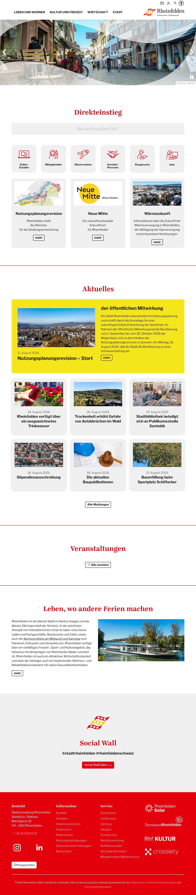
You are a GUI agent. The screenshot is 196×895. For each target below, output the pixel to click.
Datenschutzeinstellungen (73, 846)
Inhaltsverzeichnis (68, 824)
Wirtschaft (97, 12)
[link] (24, 159)
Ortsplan (62, 818)
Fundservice (108, 835)
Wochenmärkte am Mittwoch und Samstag (51, 639)
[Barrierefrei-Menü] (181, 3)
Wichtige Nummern (113, 851)
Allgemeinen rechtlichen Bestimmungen (153, 882)
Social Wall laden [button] (96, 765)
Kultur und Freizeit (66, 12)
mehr (106, 357)
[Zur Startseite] (164, 12)
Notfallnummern (111, 846)
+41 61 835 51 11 (26, 833)
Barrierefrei (64, 851)
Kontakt (61, 813)
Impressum (63, 829)
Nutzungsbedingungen (71, 840)
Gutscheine (108, 813)
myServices (108, 818)
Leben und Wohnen (29, 12)
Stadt (118, 12)
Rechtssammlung (112, 840)
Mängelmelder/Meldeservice (119, 857)
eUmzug (105, 824)
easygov (106, 829)
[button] (4, 52)
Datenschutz (64, 835)
